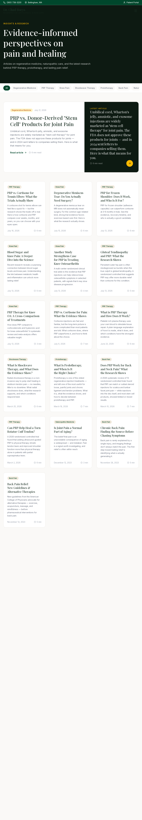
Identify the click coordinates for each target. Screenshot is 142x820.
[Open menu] (136, 11)
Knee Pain (64, 88)
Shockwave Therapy (85, 88)
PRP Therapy (48, 88)
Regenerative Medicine (24, 88)
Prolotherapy (107, 88)
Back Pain (123, 88)
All (7, 88)
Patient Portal (133, 2)
